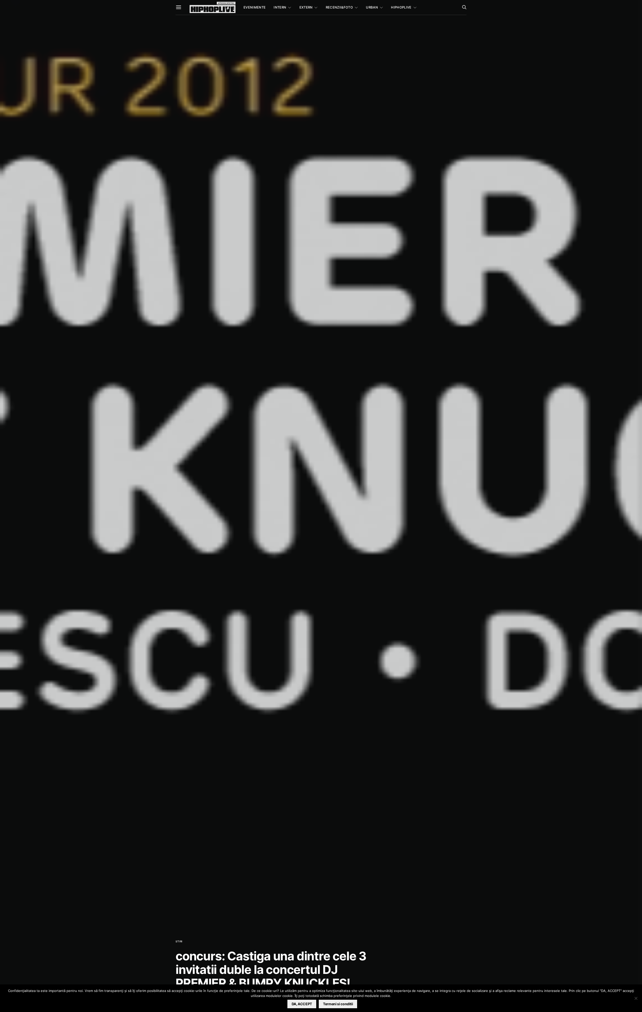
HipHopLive (401, 7)
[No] (635, 998)
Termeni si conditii (338, 1004)
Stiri (179, 941)
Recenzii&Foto (339, 7)
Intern (280, 7)
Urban (372, 7)
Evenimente (255, 7)
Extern (306, 7)
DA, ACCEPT (302, 1004)
